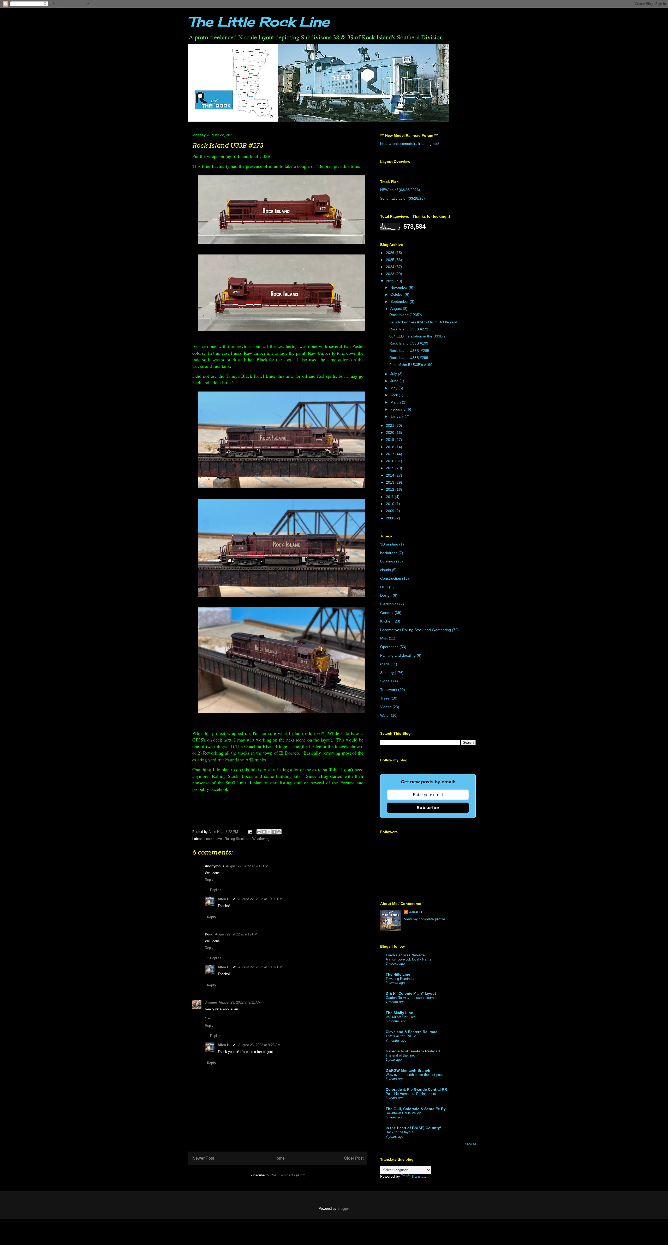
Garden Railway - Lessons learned (411, 998)
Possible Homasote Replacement (411, 1094)
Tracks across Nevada (405, 955)
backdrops (388, 553)
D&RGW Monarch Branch (408, 1070)
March (396, 402)
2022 (390, 281)
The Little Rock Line (258, 21)
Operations (389, 647)
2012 (390, 489)
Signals (386, 681)
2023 (390, 274)
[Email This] (259, 831)
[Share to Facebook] (274, 831)
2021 (390, 425)
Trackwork (388, 689)
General (386, 612)
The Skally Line (399, 1013)
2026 (390, 253)
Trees (385, 698)
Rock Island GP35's (405, 315)
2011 (390, 497)
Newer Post (203, 1158)
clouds (385, 570)
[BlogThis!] (264, 831)
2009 (390, 511)
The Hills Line (398, 974)
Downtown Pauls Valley (403, 1113)
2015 (390, 468)
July (394, 374)
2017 (390, 454)
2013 (390, 482)
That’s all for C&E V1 (402, 1036)
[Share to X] (269, 831)
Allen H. (224, 899)
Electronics (389, 604)
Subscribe (428, 807)
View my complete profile (424, 919)
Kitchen (386, 621)
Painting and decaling (398, 655)
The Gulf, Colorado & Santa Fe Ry (416, 1109)
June (394, 381)
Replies (215, 890)
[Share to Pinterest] (279, 831)
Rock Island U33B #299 (408, 357)
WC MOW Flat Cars (401, 1017)
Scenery (387, 673)
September (400, 301)
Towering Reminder (400, 979)
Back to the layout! (400, 1132)
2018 (390, 447)
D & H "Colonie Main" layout (411, 993)
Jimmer (211, 1002)
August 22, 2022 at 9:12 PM (247, 866)
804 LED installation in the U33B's (417, 336)
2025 (390, 260)
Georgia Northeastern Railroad (413, 1051)
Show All (470, 1144)
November (399, 287)
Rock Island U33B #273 (408, 329)
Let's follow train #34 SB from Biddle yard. (423, 322)
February (398, 409)
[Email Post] (249, 832)
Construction (390, 578)
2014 (390, 475)
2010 (390, 504)
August (396, 308)
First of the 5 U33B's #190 (410, 365)
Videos (385, 707)
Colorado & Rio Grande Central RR (416, 1089)
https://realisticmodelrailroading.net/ (409, 143)
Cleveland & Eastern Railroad (412, 1032)
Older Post (353, 1158)
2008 (390, 518)
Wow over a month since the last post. (415, 1075)
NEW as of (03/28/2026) (400, 190)
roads (385, 664)
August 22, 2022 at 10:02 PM (260, 899)
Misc (384, 638)
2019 (390, 439)
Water (385, 715)
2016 (390, 461)
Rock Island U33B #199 (408, 343)
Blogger (343, 1209)
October (397, 294)
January (397, 416)
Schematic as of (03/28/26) (402, 198)
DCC (384, 587)
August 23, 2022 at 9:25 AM (259, 1045)
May (394, 388)
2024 (390, 267)
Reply (209, 880)
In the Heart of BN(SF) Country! (413, 1128)
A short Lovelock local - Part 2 (408, 959)
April (394, 395)
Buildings (387, 561)
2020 (390, 432)
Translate (419, 1176)
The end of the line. (400, 1055)
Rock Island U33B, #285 (409, 350)
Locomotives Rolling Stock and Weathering (236, 839)
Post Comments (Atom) (288, 1175)
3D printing (389, 544)
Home (279, 1158)
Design (386, 595)
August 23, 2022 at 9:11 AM (240, 1002)
